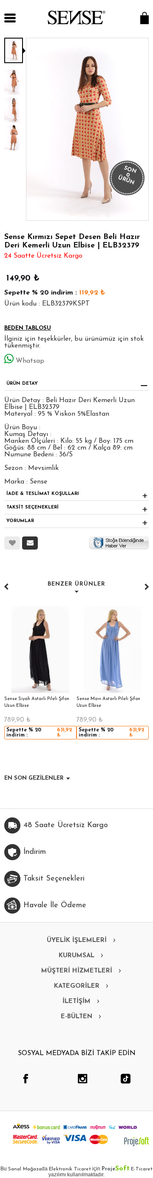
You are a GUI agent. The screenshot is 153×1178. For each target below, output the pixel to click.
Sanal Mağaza (25, 1169)
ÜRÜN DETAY (22, 383)
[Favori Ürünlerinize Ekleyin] (12, 543)
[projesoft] (136, 1141)
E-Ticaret (142, 1169)
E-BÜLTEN (76, 1017)
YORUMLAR (20, 521)
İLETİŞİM (76, 1001)
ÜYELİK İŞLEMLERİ (77, 940)
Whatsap (30, 361)
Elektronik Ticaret (70, 1169)
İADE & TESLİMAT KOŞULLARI (42, 494)
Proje (116, 1169)
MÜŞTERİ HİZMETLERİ (76, 971)
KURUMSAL (76, 956)
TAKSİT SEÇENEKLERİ (32, 507)
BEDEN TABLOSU (27, 328)
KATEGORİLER (76, 986)
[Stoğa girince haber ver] (119, 542)
